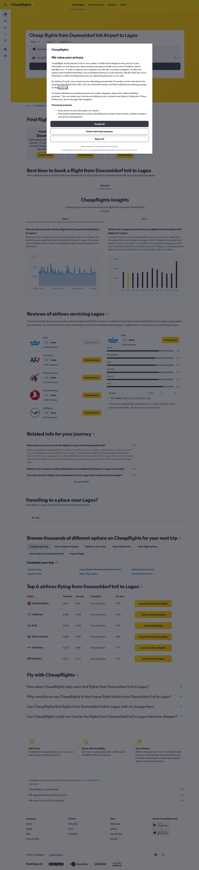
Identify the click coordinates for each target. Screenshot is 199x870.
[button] (99, 124)
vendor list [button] (63, 87)
